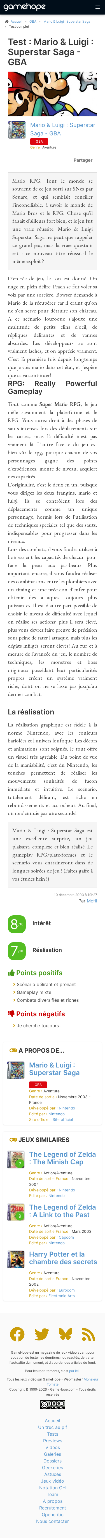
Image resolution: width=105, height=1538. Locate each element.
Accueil (52, 1420)
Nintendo (67, 1108)
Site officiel (63, 1119)
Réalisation (47, 950)
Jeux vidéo (52, 1481)
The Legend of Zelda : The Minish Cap (62, 1158)
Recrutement (52, 1508)
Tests (52, 1434)
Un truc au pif (52, 1427)
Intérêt (41, 923)
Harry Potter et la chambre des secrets (63, 1258)
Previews (52, 1440)
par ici (74, 1371)
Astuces (52, 1474)
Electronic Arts (61, 1296)
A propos (52, 1501)
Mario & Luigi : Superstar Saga (66, 21)
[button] (97, 7)
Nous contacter (52, 1521)
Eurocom (67, 1290)
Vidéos (52, 1447)
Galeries (52, 1454)
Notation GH (52, 1487)
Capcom (66, 1237)
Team (52, 1494)
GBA (32, 21)
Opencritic (53, 1514)
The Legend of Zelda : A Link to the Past (62, 1211)
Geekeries (52, 1467)
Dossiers (52, 1461)
